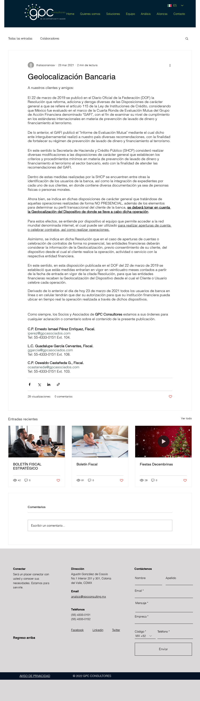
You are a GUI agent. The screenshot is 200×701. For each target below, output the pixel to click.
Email (138, 590)
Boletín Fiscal (87, 464)
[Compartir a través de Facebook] (29, 384)
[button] (187, 38)
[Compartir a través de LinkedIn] (49, 384)
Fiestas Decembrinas (156, 464)
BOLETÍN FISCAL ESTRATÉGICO (27, 466)
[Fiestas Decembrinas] (163, 441)
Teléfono (162, 631)
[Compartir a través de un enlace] (58, 384)
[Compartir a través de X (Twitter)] (39, 384)
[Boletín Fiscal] (100, 441)
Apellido (171, 577)
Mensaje (140, 602)
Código (139, 631)
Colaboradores (49, 38)
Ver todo (186, 418)
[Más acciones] (170, 65)
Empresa (140, 616)
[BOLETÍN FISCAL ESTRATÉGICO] (36, 441)
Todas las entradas (20, 38)
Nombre (140, 577)
